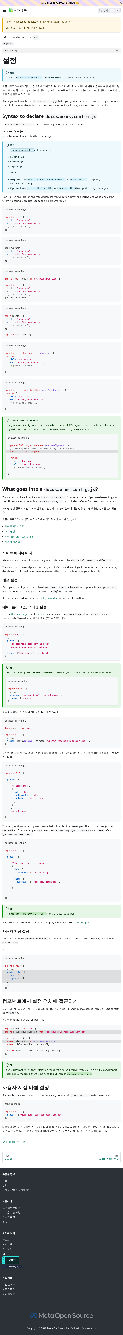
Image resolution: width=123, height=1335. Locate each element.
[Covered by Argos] (12, 1267)
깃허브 (6, 1249)
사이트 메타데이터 (15, 526)
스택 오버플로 (9, 1207)
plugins (25, 614)
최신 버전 (24, 28)
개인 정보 (7, 1284)
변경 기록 (7, 1244)
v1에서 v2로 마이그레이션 (16, 1190)
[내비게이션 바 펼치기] (4, 10)
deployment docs (49, 598)
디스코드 (7, 1217)
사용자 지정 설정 (14, 541)
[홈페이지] (5, 37)
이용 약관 (7, 1289)
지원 (4, 1222)
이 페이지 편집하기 (16, 1142)
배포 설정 (10, 531)
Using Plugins (81, 922)
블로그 (6, 1239)
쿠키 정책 (7, 1294)
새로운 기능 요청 (11, 1212)
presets (40, 614)
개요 (4, 1180)
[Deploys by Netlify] (11, 1263)
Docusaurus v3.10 (56, 3)
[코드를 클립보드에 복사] (116, 216)
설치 (4, 1185)
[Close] (120, 3)
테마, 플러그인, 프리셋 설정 (19, 536)
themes (15, 614)
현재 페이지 (10, 50)
